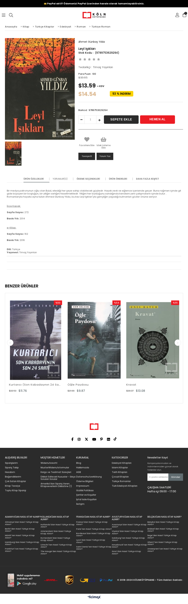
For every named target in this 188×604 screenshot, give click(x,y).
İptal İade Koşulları (86, 499)
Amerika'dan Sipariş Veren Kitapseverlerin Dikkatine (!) (56, 485)
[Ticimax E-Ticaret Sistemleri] (94, 597)
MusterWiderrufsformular (55, 467)
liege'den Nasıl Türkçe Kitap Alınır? (162, 536)
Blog (78, 463)
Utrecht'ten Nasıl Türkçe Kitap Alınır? (56, 546)
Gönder (175, 477)
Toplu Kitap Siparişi (15, 490)
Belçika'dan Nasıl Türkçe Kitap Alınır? (163, 523)
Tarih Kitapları (119, 472)
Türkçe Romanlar (121, 481)
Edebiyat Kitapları (121, 463)
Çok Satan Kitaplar (15, 481)
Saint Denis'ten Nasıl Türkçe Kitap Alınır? (93, 548)
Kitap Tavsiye (12, 486)
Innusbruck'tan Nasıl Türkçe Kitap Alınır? (129, 546)
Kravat (80, 384)
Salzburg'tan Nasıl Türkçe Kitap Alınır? (128, 539)
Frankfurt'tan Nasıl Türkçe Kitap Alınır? (21, 550)
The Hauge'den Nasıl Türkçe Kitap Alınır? (58, 552)
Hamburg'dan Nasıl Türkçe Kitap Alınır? (22, 543)
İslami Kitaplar (120, 467)
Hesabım (10, 472)
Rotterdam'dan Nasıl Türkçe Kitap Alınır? (55, 539)
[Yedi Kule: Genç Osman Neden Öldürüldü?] (159, 340)
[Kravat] (101, 340)
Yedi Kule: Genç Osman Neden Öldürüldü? (159, 384)
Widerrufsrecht (49, 463)
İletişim (80, 504)
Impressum (82, 486)
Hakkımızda (82, 467)
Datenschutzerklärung (89, 476)
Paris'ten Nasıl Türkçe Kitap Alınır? (94, 529)
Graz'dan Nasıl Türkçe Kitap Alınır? (126, 552)
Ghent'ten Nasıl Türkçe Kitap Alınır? (162, 543)
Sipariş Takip (12, 467)
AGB (78, 472)
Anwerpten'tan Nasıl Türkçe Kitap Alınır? (164, 550)
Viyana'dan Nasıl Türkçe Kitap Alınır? (127, 532)
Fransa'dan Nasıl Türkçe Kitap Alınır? (92, 523)
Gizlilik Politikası (85, 490)
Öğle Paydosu (26, 384)
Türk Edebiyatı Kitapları (124, 486)
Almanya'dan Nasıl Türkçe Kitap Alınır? (22, 523)
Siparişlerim (11, 463)
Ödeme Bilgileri (84, 481)
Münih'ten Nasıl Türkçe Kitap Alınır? (20, 536)
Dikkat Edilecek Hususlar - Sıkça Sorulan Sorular (58, 478)
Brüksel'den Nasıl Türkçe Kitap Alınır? (163, 530)
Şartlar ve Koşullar (86, 495)
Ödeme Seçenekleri (88, 179)
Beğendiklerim (13, 476)
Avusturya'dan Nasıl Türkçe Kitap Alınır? (129, 525)
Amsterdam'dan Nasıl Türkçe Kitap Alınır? (56, 532)
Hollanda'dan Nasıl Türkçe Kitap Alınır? (58, 525)
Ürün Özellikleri (34, 179)
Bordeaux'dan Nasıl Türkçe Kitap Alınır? (93, 534)
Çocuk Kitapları (120, 476)
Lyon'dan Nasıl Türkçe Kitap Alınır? (90, 541)
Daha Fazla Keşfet (147, 179)
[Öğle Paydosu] (42, 340)
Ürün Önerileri (118, 179)
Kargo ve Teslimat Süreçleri (56, 472)
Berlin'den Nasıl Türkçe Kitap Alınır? (20, 530)
